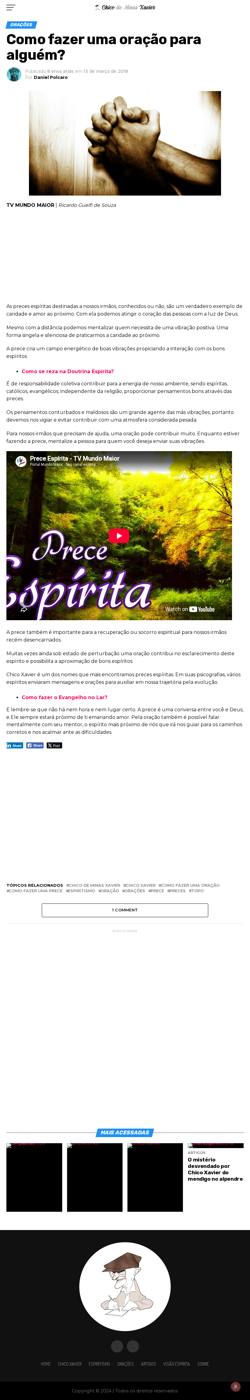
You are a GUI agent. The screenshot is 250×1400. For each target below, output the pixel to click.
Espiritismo (99, 1363)
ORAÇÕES (125, 1363)
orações (134, 891)
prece (157, 891)
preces (178, 891)
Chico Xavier (69, 1363)
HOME (46, 1363)
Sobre (203, 1363)
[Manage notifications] (236, 1386)
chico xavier (140, 886)
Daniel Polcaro (51, 77)
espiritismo (81, 891)
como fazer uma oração (190, 886)
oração (110, 891)
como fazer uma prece (35, 891)
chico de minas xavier (94, 886)
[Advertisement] (124, 257)
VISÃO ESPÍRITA (176, 1363)
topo (197, 891)
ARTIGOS (148, 1363)
